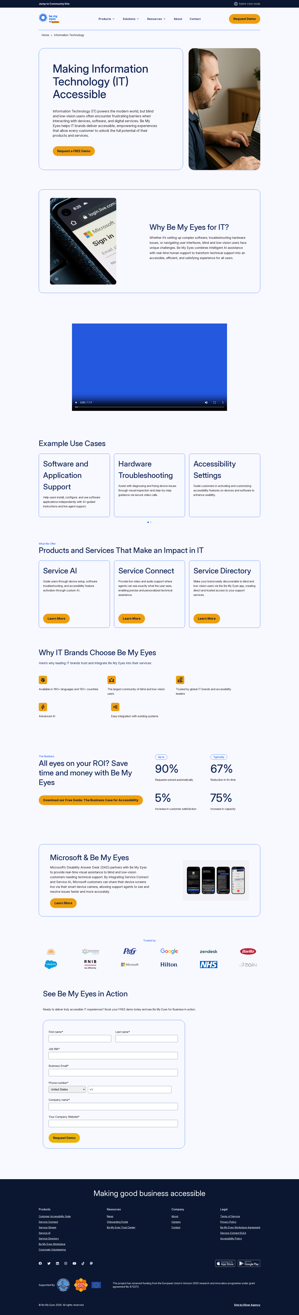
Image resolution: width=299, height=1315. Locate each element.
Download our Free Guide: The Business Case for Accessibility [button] (90, 800)
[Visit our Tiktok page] (83, 1263)
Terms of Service (230, 1216)
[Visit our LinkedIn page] (57, 1263)
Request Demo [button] (244, 19)
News (110, 1216)
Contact (175, 1227)
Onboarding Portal (117, 1221)
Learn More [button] (56, 618)
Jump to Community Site (54, 3)
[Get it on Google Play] (249, 1263)
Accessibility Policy (231, 1238)
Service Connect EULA (233, 1232)
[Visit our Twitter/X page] (49, 1263)
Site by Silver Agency (247, 1304)
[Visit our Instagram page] (65, 1263)
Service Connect (136, 877)
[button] (49, 18)
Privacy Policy (228, 1221)
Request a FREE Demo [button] (73, 151)
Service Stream (47, 1227)
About (174, 1216)
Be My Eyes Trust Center (121, 1227)
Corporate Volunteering (52, 1249)
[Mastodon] (91, 1263)
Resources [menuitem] (154, 19)
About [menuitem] (178, 19)
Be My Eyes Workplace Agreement (240, 1227)
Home (45, 35)
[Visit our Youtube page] (74, 1263)
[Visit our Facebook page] (40, 1263)
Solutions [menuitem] (129, 19)
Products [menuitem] (105, 19)
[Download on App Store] (225, 1263)
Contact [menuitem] (195, 19)
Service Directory (49, 1238)
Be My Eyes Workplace (52, 1244)
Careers (176, 1221)
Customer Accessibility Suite (55, 1216)
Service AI (63, 882)
